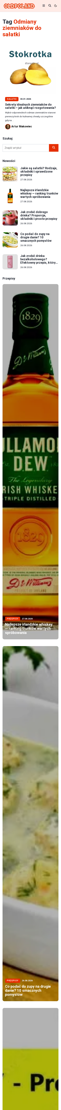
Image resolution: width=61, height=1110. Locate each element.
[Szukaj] (53, 148)
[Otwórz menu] (44, 6)
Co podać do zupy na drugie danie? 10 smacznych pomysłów (36, 237)
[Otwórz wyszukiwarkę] (50, 6)
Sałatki (12, 99)
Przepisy (12, 618)
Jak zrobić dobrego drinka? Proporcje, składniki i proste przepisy (38, 215)
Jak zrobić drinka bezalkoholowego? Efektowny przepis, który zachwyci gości (38, 261)
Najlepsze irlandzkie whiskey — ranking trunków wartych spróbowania (39, 193)
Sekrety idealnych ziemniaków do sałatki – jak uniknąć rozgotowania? (30, 106)
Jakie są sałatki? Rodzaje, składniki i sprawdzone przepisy (38, 171)
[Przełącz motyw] (55, 6)
